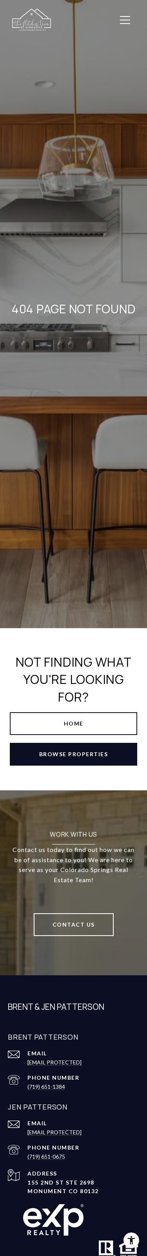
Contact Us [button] (74, 924)
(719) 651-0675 (46, 1156)
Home (73, 723)
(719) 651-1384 (46, 1086)
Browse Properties (73, 754)
